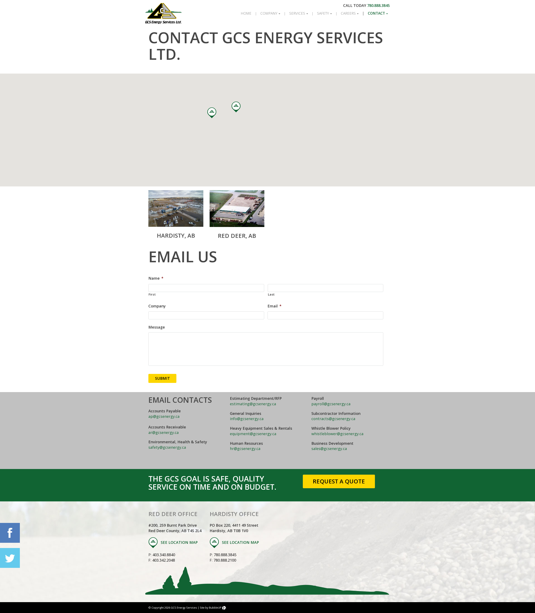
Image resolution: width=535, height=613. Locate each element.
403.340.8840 (164, 554)
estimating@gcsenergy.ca (253, 403)
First (152, 294)
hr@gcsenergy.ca (245, 448)
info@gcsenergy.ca (247, 418)
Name (155, 278)
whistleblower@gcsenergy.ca (337, 433)
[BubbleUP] (224, 607)
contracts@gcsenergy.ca (333, 418)
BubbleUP (215, 607)
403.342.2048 (163, 560)
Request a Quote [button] (339, 481)
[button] (212, 113)
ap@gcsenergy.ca (164, 416)
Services (297, 13)
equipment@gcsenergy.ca (253, 433)
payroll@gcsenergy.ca (330, 403)
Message (156, 327)
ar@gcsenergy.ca (163, 432)
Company (269, 13)
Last (271, 294)
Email (275, 306)
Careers (349, 13)
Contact (377, 13)
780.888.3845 (378, 5)
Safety (323, 13)
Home (246, 13)
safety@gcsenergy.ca (167, 447)
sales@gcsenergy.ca (329, 448)
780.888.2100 (225, 560)
